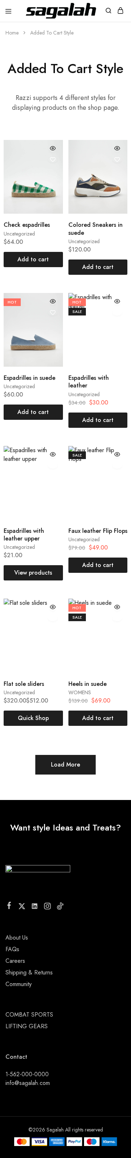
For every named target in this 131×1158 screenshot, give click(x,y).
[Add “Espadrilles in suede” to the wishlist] (52, 312)
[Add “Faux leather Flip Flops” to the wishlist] (117, 466)
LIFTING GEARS (26, 1026)
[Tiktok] (60, 907)
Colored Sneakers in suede (95, 229)
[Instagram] (47, 907)
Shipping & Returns (29, 972)
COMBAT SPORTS (29, 1014)
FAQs (12, 949)
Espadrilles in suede (29, 378)
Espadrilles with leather (88, 382)
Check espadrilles (27, 225)
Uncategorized (19, 233)
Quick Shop (33, 718)
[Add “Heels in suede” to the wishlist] (117, 618)
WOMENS (79, 692)
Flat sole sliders (24, 684)
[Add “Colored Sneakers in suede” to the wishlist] (117, 159)
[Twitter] (22, 907)
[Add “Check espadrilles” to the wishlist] (52, 159)
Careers (15, 961)
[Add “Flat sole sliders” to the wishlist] (52, 618)
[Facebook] (9, 906)
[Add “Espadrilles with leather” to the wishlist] (117, 312)
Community (18, 984)
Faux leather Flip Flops (97, 531)
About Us (16, 937)
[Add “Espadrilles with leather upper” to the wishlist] (52, 466)
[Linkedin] (34, 907)
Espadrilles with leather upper (24, 535)
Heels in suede (87, 684)
